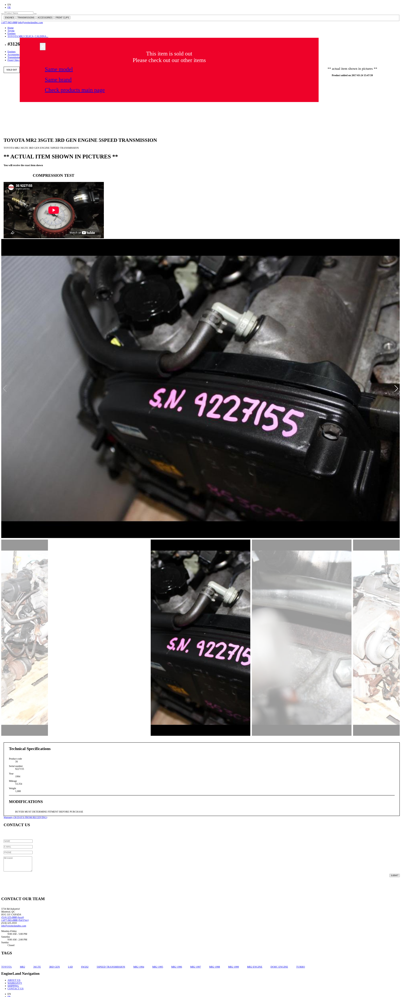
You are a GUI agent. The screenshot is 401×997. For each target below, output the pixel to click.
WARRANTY (15, 983)
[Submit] (2, 13)
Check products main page (75, 90)
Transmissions (14, 57)
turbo (300, 967)
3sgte (37, 967)
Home (11, 27)
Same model (59, 69)
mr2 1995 (157, 967)
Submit (394, 875)
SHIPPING (13, 985)
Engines (12, 33)
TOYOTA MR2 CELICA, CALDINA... (28, 36)
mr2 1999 (233, 967)
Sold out (11, 70)
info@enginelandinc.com (30, 22)
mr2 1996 (176, 967)
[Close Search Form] (35, 13)
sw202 (85, 967)
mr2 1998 (214, 967)
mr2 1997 (195, 967)
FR (9, 7)
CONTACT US (15, 988)
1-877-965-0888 (9, 22)
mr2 (22, 967)
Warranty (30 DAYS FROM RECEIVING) (25, 817)
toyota (6, 967)
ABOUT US (14, 980)
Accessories (13, 54)
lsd (70, 967)
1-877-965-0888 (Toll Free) (15, 920)
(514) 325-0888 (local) (12, 917)
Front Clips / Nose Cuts (19, 60)
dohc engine (279, 967)
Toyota (11, 30)
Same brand (58, 79)
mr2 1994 (138, 967)
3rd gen (54, 967)
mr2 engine (254, 967)
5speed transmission (111, 967)
